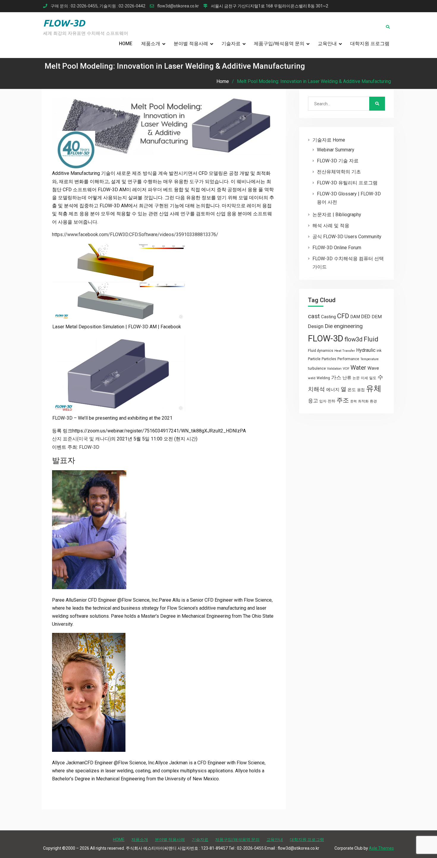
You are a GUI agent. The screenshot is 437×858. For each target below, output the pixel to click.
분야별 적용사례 (191, 43)
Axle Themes (381, 848)
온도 (352, 389)
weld (311, 378)
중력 (353, 401)
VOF (346, 368)
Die (329, 326)
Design (315, 326)
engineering (348, 326)
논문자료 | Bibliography (336, 214)
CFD (343, 316)
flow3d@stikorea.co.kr (178, 6)
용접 (361, 390)
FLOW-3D (64, 23)
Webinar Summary (335, 150)
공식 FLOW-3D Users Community (346, 236)
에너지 (332, 389)
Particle (314, 359)
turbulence (317, 368)
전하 (331, 401)
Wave (373, 368)
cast (314, 316)
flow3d (353, 339)
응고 (313, 401)
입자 (322, 401)
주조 (343, 400)
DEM (377, 316)
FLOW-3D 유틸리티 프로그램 (347, 183)
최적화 (363, 401)
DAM (355, 316)
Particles (329, 359)
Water (358, 367)
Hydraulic (365, 350)
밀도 (372, 378)
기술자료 (230, 43)
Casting (328, 316)
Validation (334, 369)
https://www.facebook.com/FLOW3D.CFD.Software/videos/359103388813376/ (135, 234)
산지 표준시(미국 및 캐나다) (81, 439)
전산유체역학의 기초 (339, 172)
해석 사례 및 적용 (330, 225)
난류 (346, 377)
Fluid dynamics (320, 351)
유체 (373, 388)
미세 (364, 378)
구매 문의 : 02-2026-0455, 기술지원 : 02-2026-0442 (98, 6)
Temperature (369, 359)
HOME (125, 43)
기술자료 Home (328, 140)
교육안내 (327, 43)
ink (379, 351)
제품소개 (150, 43)
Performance (348, 359)
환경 (373, 401)
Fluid (371, 339)
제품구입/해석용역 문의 (279, 43)
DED (365, 316)
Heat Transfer (344, 351)
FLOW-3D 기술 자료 (338, 161)
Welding (323, 378)
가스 (336, 377)
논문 (356, 378)
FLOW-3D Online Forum (336, 247)
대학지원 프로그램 (369, 43)
